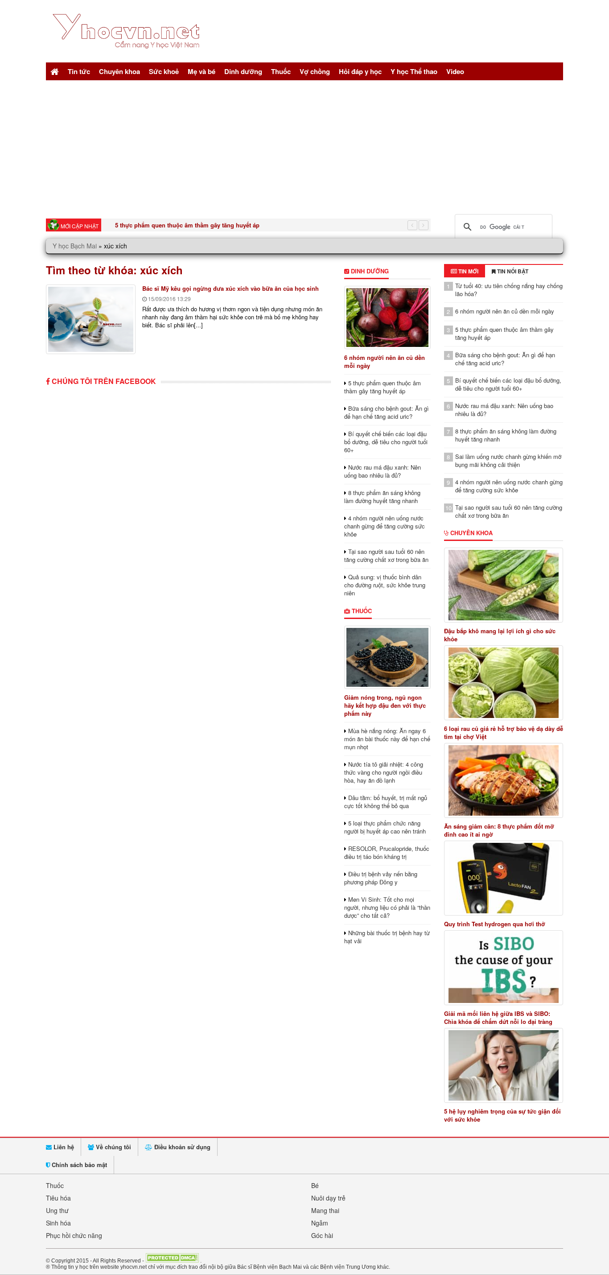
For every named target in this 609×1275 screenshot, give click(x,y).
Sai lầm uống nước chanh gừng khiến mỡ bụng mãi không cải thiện (508, 460)
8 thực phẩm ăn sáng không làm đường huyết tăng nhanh (382, 496)
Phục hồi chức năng (74, 1235)
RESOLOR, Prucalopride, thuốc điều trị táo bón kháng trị (386, 852)
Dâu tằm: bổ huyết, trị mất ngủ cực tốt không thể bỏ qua (385, 801)
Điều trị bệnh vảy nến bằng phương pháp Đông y (380, 878)
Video (455, 71)
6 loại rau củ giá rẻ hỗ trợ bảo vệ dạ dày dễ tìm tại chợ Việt (503, 733)
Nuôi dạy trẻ (328, 1197)
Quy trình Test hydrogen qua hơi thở (494, 924)
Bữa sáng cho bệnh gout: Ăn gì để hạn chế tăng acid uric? (386, 412)
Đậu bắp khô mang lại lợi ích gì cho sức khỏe (500, 635)
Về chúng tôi (112, 1147)
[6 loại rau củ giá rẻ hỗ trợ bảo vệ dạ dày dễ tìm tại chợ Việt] (504, 682)
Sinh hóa (58, 1222)
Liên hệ (63, 1147)
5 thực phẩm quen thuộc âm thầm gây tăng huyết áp (187, 225)
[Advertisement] (304, 147)
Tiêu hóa (58, 1197)
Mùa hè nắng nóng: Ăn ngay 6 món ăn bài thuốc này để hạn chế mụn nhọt (387, 738)
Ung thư (57, 1210)
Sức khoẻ (164, 71)
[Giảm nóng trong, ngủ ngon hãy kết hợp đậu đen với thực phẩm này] (387, 657)
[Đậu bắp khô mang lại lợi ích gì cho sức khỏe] (504, 585)
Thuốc (281, 71)
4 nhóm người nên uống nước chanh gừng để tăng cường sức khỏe (384, 526)
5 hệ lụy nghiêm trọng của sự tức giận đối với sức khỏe (502, 1115)
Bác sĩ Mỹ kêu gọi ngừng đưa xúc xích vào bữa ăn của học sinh (230, 288)
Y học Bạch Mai (75, 245)
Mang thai (325, 1210)
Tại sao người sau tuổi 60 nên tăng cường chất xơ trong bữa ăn (386, 555)
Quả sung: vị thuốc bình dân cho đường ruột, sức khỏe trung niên (384, 585)
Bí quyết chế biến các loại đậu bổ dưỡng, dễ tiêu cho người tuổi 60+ (386, 441)
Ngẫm (319, 1222)
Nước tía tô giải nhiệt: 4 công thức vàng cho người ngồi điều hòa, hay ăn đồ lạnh (383, 772)
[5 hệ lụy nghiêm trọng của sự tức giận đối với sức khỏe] (504, 1065)
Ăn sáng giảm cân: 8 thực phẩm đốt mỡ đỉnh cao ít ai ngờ (499, 830)
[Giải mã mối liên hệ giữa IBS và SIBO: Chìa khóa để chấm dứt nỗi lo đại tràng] (504, 967)
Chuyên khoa (119, 71)
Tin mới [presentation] (467, 271)
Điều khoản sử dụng (181, 1147)
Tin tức (79, 71)
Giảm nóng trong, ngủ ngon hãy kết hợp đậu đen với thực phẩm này (385, 705)
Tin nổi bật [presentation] (512, 271)
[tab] (464, 271)
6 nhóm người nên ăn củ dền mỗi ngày (384, 361)
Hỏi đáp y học (360, 71)
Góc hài (322, 1235)
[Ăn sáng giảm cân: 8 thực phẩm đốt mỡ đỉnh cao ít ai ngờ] (504, 780)
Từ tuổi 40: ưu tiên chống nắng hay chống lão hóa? (509, 289)
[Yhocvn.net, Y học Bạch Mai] (128, 56)
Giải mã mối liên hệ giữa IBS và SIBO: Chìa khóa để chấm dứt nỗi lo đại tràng (498, 1018)
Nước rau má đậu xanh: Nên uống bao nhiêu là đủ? (382, 471)
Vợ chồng (315, 71)
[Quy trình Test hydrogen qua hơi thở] (504, 878)
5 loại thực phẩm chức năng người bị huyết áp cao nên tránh (385, 827)
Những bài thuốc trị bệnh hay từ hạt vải (387, 936)
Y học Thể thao (414, 71)
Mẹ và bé (201, 71)
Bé (315, 1185)
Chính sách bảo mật (78, 1164)
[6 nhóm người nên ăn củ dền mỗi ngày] (387, 317)
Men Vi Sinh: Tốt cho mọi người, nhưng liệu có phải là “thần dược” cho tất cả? (387, 907)
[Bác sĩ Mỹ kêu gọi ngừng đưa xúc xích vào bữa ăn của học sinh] (91, 319)
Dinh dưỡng (243, 71)
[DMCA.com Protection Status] (172, 1260)
